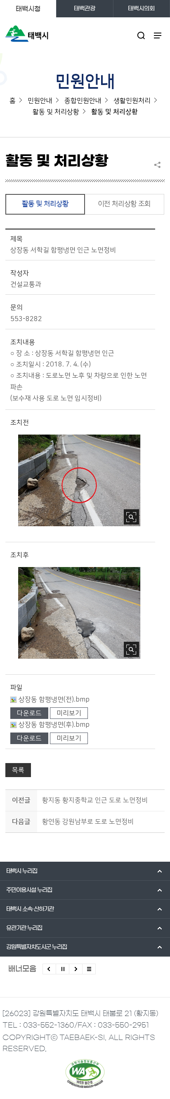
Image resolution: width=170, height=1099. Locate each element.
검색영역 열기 (141, 35)
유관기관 (24, 928)
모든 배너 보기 (89, 969)
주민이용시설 (29, 890)
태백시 (21, 871)
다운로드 (29, 713)
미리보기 (69, 713)
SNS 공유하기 (159, 164)
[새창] (85, 1073)
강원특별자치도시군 (36, 947)
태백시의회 (141, 9)
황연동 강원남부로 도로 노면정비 (88, 821)
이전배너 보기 (49, 969)
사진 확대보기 (131, 517)
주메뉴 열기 (158, 35)
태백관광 (84, 9)
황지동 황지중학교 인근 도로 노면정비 (95, 800)
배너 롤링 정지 (62, 969)
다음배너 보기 (76, 969)
